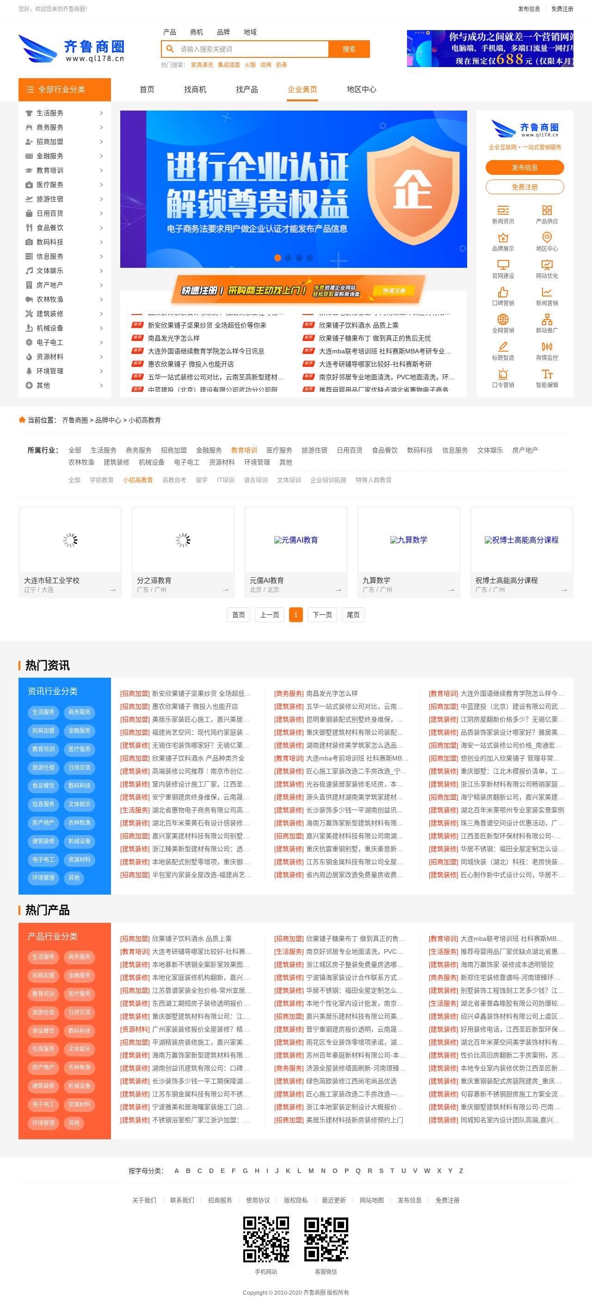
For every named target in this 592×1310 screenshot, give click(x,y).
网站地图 (372, 1200)
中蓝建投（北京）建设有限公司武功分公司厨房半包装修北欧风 (216, 376)
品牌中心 (108, 420)
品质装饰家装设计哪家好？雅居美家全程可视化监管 (512, 732)
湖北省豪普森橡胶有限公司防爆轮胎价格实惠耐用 (512, 1003)
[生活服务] (135, 810)
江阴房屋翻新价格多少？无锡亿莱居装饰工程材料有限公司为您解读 (512, 719)
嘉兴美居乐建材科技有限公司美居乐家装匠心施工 (357, 1016)
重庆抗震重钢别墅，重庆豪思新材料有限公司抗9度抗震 (357, 849)
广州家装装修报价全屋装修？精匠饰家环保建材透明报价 (203, 1029)
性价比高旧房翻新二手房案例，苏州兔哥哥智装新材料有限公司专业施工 (512, 1055)
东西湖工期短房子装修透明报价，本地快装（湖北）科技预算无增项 (203, 1003)
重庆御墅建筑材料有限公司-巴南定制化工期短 (512, 1107)
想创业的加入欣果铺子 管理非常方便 (512, 758)
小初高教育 (145, 420)
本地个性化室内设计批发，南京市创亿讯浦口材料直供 (357, 1003)
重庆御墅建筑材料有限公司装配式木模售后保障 (357, 732)
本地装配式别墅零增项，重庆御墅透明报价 (203, 861)
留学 (202, 480)
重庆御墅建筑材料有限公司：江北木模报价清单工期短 (203, 1016)
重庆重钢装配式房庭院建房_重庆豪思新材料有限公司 (512, 1081)
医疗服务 (279, 450)
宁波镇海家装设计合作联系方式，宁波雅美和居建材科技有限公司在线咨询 (357, 977)
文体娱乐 (490, 450)
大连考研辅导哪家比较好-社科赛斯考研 (375, 350)
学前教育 (102, 480)
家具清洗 (202, 65)
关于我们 (144, 1200)
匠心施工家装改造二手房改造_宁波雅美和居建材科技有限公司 (357, 771)
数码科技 (420, 450)
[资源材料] (135, 1029)
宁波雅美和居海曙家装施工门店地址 (203, 1107)
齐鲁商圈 (75, 420)
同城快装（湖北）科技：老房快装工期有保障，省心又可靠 (512, 861)
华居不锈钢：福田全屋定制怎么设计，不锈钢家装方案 (357, 990)
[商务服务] (289, 693)
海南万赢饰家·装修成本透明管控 (507, 964)
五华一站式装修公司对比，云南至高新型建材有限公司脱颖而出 (216, 363)
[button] (277, 257)
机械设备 (152, 462)
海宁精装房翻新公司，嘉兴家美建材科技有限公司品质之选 (512, 797)
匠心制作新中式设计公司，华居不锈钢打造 (512, 874)
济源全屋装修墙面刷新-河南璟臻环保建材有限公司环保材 (357, 1068)
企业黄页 (302, 89)
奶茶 (281, 65)
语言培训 (256, 480)
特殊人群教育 (374, 480)
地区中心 (361, 89)
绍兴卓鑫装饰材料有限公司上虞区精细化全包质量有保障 (512, 1016)
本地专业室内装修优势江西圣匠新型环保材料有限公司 (512, 1068)
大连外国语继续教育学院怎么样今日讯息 (206, 337)
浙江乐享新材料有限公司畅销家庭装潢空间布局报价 (512, 784)
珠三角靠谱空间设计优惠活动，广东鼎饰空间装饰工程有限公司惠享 (512, 823)
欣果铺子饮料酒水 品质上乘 (192, 938)
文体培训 (289, 480)
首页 (147, 89)
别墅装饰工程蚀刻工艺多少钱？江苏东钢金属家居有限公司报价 (512, 990)
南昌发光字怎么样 (174, 324)
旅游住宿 (314, 450)
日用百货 (350, 450)
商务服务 (139, 450)
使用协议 (258, 1200)
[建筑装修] (289, 706)
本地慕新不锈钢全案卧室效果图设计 (371, 389)
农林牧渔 (81, 462)
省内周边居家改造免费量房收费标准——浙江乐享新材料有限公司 (357, 874)
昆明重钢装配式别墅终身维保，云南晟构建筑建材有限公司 (357, 719)
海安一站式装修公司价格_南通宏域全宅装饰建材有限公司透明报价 (512, 745)
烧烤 (265, 65)
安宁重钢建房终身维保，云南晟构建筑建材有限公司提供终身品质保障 (203, 797)
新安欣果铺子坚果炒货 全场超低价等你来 (203, 693)
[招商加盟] (135, 693)
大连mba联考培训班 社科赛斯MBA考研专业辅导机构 (387, 337)
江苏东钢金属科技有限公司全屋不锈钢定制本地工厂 (357, 861)
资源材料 (222, 462)
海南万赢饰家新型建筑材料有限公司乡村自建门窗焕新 (357, 823)
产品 (169, 32)
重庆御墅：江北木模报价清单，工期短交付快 (512, 771)
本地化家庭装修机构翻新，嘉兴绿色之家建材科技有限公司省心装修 (203, 977)
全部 (74, 450)
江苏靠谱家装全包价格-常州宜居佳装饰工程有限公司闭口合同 (203, 990)
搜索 (349, 49)
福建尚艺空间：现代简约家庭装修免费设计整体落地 (203, 732)
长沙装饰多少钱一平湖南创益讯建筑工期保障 (357, 810)
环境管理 (257, 462)
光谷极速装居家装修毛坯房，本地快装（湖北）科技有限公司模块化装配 (357, 784)
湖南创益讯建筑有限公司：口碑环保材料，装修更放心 (203, 1068)
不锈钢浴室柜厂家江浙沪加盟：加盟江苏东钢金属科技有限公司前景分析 (203, 1120)
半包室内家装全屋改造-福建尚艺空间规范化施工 (203, 874)
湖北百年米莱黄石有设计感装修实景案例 (203, 823)
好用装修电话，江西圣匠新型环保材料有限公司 (512, 1029)
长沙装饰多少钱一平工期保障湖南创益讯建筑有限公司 (203, 1081)
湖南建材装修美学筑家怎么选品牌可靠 (357, 745)
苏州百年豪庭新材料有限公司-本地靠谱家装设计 (357, 1055)
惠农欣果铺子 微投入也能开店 (191, 350)
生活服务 (104, 450)
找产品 (247, 89)
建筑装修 (117, 462)
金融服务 (209, 450)
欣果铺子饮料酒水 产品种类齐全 (198, 758)
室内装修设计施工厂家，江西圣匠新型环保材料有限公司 (203, 784)
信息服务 (455, 450)
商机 (196, 32)
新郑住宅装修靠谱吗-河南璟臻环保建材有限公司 (512, 977)
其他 (285, 462)
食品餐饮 (385, 450)
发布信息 (529, 9)
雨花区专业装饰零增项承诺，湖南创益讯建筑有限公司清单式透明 (357, 1042)
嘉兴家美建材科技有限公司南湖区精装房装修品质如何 (357, 836)
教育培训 (244, 450)
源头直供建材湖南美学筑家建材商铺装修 (357, 797)
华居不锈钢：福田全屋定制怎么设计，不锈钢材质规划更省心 (512, 849)
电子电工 (187, 462)
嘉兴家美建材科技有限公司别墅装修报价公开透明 (203, 836)
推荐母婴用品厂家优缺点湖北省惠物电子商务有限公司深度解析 (387, 376)
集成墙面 (229, 65)
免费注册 (562, 9)
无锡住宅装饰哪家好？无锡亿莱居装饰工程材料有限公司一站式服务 (203, 745)
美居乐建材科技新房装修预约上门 (354, 1120)
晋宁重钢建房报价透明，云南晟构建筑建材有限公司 (357, 1029)
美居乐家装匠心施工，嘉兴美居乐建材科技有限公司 (216, 389)
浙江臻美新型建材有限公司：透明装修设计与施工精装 (203, 849)
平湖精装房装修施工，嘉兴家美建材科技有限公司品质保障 (203, 1042)
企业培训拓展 (328, 480)
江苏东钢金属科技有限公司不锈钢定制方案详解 (203, 1094)
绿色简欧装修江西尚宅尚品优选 (351, 1081)
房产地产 (525, 450)
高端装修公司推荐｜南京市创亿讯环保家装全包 (203, 771)
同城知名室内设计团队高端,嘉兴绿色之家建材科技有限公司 (512, 1120)
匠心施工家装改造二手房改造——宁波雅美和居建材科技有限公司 (357, 1094)
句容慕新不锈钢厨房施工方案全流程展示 (512, 1094)
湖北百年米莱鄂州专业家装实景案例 (512, 810)
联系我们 (182, 1200)
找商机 (195, 89)
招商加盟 (174, 450)
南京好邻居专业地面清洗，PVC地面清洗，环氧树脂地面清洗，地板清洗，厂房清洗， (387, 363)
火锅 (250, 65)
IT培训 (225, 480)
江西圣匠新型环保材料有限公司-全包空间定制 (512, 836)
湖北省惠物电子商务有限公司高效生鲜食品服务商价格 (203, 810)
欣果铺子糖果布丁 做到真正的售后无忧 (375, 324)
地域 (250, 32)
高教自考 (174, 480)
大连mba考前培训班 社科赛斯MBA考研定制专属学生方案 (357, 758)
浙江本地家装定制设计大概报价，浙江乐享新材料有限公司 (357, 1107)
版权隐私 (296, 1200)
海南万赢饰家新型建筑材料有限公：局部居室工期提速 (203, 1055)
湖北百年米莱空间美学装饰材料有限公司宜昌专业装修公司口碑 (512, 1042)
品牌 (223, 32)
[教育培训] (443, 693)
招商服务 (220, 1200)
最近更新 (334, 1200)
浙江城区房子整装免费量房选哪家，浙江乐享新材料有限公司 (357, 964)
